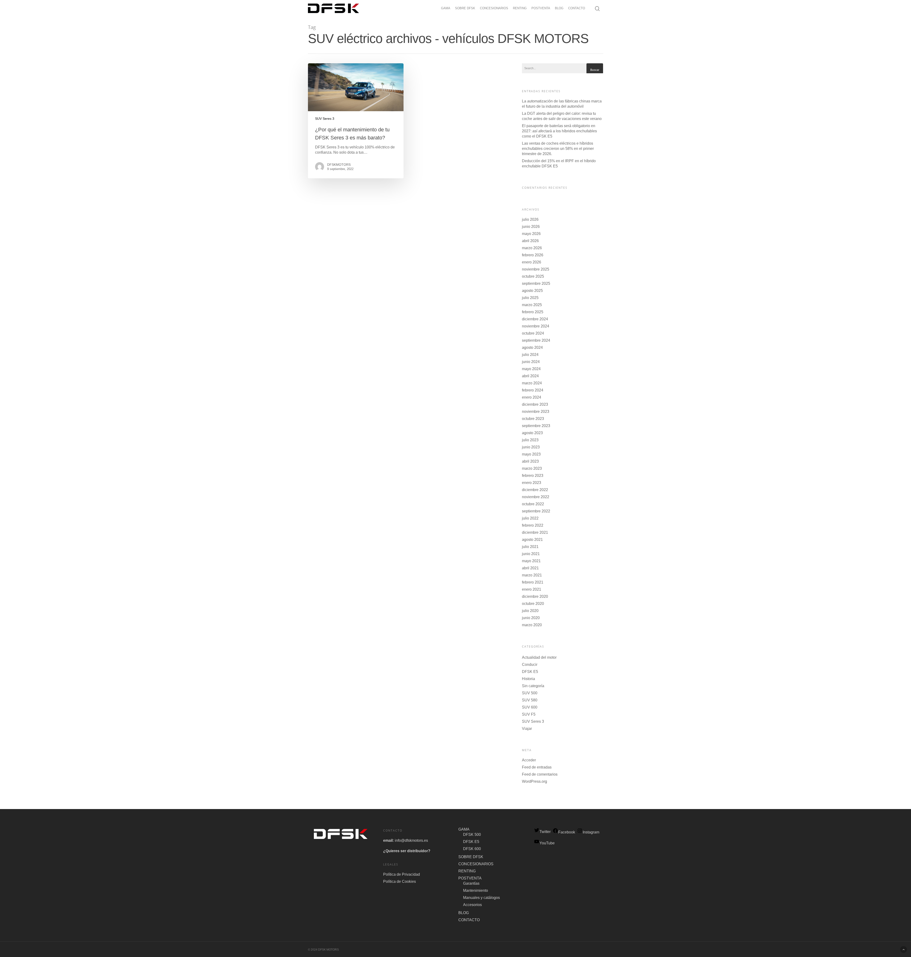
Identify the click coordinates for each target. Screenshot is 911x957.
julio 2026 (530, 219)
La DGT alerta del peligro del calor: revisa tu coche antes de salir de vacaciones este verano (562, 116)
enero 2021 (531, 589)
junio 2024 (531, 362)
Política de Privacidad (401, 874)
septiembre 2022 (536, 511)
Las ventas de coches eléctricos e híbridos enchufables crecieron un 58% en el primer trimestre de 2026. (558, 148)
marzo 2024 (532, 383)
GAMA (445, 8)
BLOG (559, 8)
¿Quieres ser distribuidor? (406, 851)
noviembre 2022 (535, 497)
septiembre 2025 (536, 283)
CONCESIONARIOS (494, 8)
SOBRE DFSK (465, 8)
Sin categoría (533, 686)
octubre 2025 (533, 276)
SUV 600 (529, 707)
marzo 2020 (532, 625)
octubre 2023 (533, 419)
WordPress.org (534, 781)
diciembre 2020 (535, 596)
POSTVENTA (540, 8)
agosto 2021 (532, 540)
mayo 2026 (531, 234)
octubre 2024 (533, 333)
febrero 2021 (532, 582)
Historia (528, 679)
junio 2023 (531, 447)
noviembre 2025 (535, 269)
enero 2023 (531, 483)
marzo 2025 (532, 305)
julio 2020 (530, 611)
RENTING (520, 8)
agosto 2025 (532, 291)
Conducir (529, 665)
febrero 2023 (532, 476)
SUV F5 (528, 714)
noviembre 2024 (535, 326)
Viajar (527, 729)
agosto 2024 (532, 347)
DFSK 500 (472, 835)
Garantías (471, 883)
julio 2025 (530, 298)
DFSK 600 (472, 849)
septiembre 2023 (536, 426)
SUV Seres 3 (324, 118)
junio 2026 (531, 227)
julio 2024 (530, 355)
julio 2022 (530, 518)
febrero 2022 (532, 525)
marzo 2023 (532, 468)
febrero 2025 (532, 312)
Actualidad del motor (539, 657)
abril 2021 (530, 568)
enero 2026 (531, 262)
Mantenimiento (475, 890)
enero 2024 (531, 397)
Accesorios (472, 905)
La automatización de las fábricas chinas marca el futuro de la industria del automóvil (562, 103)
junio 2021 (531, 554)
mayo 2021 (531, 561)
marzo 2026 (532, 248)
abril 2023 (530, 461)
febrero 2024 (532, 390)
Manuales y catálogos (481, 898)
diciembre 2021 (535, 532)
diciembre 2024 (535, 319)
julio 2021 (530, 547)
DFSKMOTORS (339, 164)
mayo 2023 (531, 454)
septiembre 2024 (536, 340)
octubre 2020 (533, 604)
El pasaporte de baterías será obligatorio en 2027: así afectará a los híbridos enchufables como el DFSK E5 (559, 131)
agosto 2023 (532, 433)
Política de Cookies (399, 881)
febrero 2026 (532, 255)
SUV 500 (529, 693)
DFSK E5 (530, 672)
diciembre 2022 (535, 490)
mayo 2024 (531, 369)
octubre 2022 (533, 504)
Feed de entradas (537, 767)
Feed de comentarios (540, 774)
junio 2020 (531, 618)
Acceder (529, 760)
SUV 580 (529, 700)
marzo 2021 (532, 575)
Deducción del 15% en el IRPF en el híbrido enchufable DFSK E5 (559, 163)
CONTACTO (576, 8)
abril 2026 (530, 241)
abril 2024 (530, 376)
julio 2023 (530, 440)
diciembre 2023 (535, 404)
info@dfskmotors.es (411, 840)
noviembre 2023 (535, 411)
